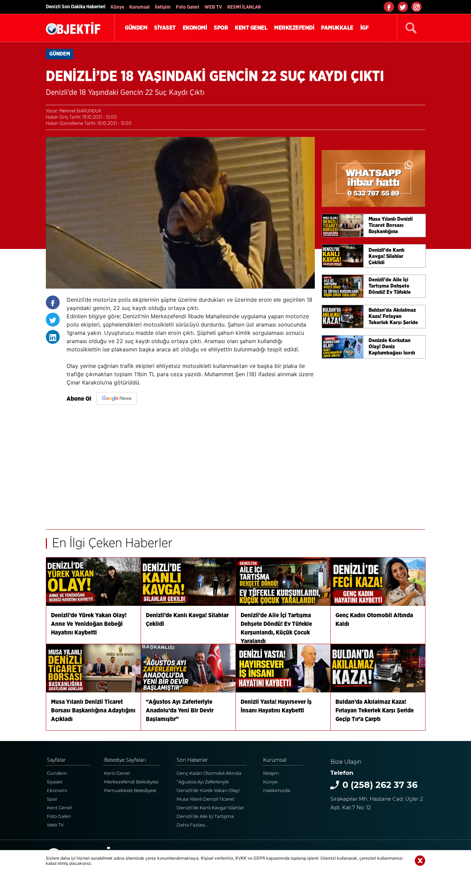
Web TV (55, 825)
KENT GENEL (251, 28)
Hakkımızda (276, 790)
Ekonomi (57, 790)
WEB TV (213, 7)
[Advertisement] (191, 464)
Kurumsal (139, 7)
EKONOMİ (195, 28)
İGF (364, 28)
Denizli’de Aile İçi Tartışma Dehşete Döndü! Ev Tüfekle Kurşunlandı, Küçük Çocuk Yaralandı (207, 817)
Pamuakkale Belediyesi (130, 790)
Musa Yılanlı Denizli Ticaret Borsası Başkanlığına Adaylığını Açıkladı (211, 799)
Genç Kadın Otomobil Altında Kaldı (209, 774)
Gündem (57, 773)
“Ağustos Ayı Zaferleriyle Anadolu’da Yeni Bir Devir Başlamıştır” (205, 782)
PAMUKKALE (337, 28)
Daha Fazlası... (192, 825)
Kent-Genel (117, 773)
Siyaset (54, 781)
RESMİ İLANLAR (244, 7)
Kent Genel (59, 807)
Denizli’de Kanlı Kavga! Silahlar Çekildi (210, 808)
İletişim (163, 7)
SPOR (221, 28)
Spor (52, 799)
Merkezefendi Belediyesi (131, 781)
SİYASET (165, 28)
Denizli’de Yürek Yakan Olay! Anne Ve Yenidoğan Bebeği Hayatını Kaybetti (208, 791)
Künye (117, 7)
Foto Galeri (187, 7)
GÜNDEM (136, 28)
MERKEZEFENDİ (294, 28)
